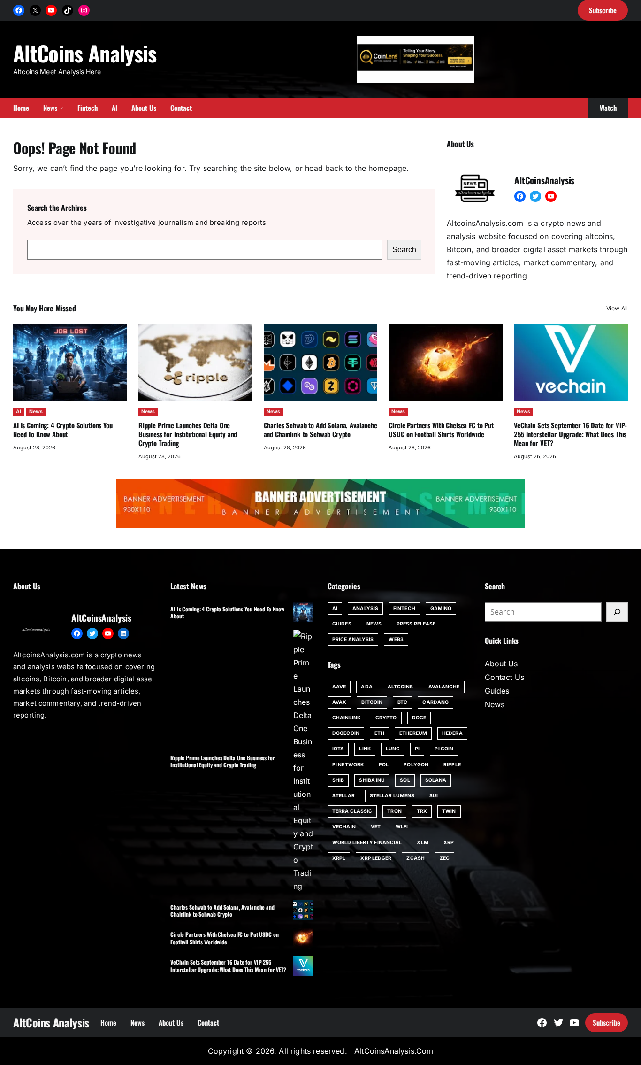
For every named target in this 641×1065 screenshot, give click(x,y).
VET (376, 827)
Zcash (415, 858)
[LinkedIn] (123, 633)
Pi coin (444, 749)
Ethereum (413, 733)
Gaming (441, 608)
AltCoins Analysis (85, 53)
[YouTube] (51, 10)
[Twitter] (535, 196)
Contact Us (504, 677)
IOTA (338, 749)
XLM (422, 843)
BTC (402, 702)
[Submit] (617, 612)
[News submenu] (61, 108)
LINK (364, 749)
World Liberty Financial (367, 843)
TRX (422, 811)
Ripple (452, 765)
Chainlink (346, 718)
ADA (366, 687)
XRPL (338, 858)
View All (617, 308)
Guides (341, 624)
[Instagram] (84, 10)
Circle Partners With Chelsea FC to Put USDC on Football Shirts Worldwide (441, 429)
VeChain (344, 827)
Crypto (386, 718)
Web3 (396, 639)
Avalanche (444, 687)
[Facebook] (18, 10)
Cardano (435, 702)
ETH (379, 733)
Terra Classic (352, 811)
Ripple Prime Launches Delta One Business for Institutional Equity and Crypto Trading (187, 434)
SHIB (338, 780)
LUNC (393, 749)
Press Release (416, 624)
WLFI (402, 827)
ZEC (445, 858)
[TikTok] (67, 10)
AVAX (339, 702)
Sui (433, 796)
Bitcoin (371, 702)
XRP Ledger (375, 858)
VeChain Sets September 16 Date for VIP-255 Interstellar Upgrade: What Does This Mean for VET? (570, 434)
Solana (436, 780)
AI (18, 412)
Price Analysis (353, 639)
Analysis (365, 608)
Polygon (416, 765)
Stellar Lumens (392, 796)
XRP (448, 843)
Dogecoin (345, 733)
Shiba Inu (372, 780)
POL (384, 765)
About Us (501, 663)
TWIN (449, 811)
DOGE (419, 718)
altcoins (400, 687)
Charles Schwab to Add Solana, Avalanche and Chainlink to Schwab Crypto (320, 429)
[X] (35, 10)
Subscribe (606, 1022)
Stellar (343, 796)
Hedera (452, 733)
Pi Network (348, 765)
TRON (394, 811)
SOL (405, 780)
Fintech (404, 608)
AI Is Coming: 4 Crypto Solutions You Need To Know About (63, 429)
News (36, 412)
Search (404, 250)
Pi (417, 749)
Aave (339, 687)
